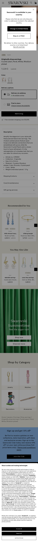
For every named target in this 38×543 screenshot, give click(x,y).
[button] (33, 9)
